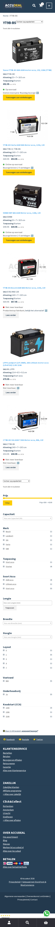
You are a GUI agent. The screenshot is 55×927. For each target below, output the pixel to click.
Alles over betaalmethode (15, 867)
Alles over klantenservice (14, 770)
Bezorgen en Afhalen (12, 760)
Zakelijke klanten (11, 787)
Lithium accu (11, 584)
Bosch (8, 531)
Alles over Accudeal (12, 851)
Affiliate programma (12, 790)
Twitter (39, 739)
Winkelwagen (40, 919)
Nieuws (6, 844)
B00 (7, 681)
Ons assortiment (10, 837)
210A (7, 716)
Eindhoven (8, 816)
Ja (7, 694)
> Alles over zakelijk (12, 794)
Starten (9, 566)
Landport (9, 536)
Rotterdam (8, 806)
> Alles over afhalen (12, 820)
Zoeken (27, 922)
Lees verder (11, 315)
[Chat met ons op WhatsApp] (47, 913)
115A (7, 708)
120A (7, 712)
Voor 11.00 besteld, (21, 731)
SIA (7, 540)
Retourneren (9, 763)
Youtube (25, 739)
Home (5, 15)
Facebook (10, 739)
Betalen (6, 756)
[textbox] (27, 518)
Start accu (10, 562)
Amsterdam (8, 809)
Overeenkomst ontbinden (38, 896)
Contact (34, 899)
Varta (8, 544)
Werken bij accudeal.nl (13, 847)
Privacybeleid (14, 882)
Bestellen (7, 753)
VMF (7, 549)
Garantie (7, 767)
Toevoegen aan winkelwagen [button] (19, 97)
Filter (7, 503)
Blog (5, 840)
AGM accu (9, 580)
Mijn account (9, 922)
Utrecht (6, 813)
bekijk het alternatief (34, 310)
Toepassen (9, 608)
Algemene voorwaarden (15, 896)
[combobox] (27, 518)
